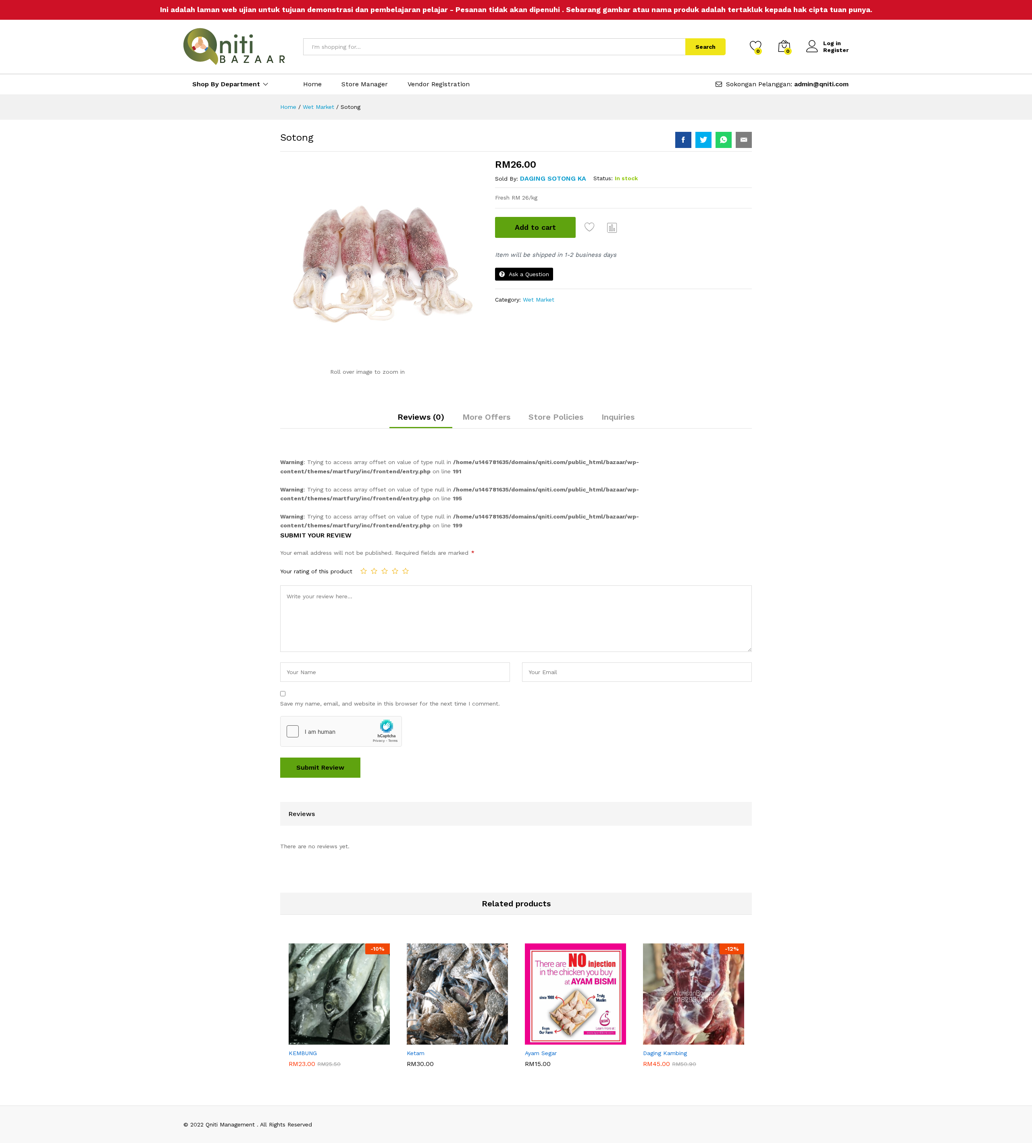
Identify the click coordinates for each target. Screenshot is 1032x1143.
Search (705, 47)
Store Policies (555, 417)
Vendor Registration (439, 84)
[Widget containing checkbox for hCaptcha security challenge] (341, 731)
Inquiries (618, 417)
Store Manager (364, 84)
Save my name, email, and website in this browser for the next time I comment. (390, 703)
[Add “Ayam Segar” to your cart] (548, 1040)
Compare (612, 227)
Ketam (415, 1067)
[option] (339, 1005)
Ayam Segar (541, 1067)
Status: (603, 178)
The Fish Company (311, 1052)
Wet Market (538, 299)
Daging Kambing (665, 1067)
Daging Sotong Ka (553, 178)
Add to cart (535, 227)
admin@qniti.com (821, 84)
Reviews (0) (420, 417)
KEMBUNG (303, 1067)
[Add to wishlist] (590, 227)
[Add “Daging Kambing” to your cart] (666, 1040)
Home (312, 84)
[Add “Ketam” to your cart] (430, 1040)
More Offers (486, 417)
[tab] (420, 420)
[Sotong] (683, 140)
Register (836, 50)
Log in (832, 43)
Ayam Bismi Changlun (552, 1052)
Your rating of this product (316, 571)
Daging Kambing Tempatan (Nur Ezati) (691, 1052)
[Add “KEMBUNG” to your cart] (311, 1040)
